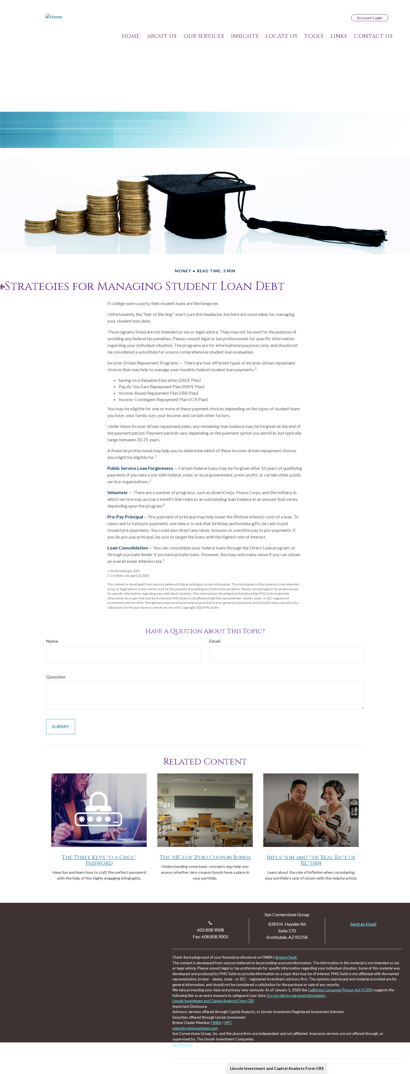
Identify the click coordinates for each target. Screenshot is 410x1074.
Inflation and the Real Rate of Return (311, 860)
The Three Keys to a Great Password (99, 860)
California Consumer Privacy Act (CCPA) (340, 990)
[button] (161, 36)
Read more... (182, 1044)
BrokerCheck (286, 957)
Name (52, 641)
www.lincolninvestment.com (195, 1028)
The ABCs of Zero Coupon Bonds (205, 857)
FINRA (216, 1022)
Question (56, 676)
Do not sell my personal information (296, 995)
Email (214, 641)
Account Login (369, 17)
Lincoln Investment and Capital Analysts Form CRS (277, 1068)
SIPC (228, 1022)
